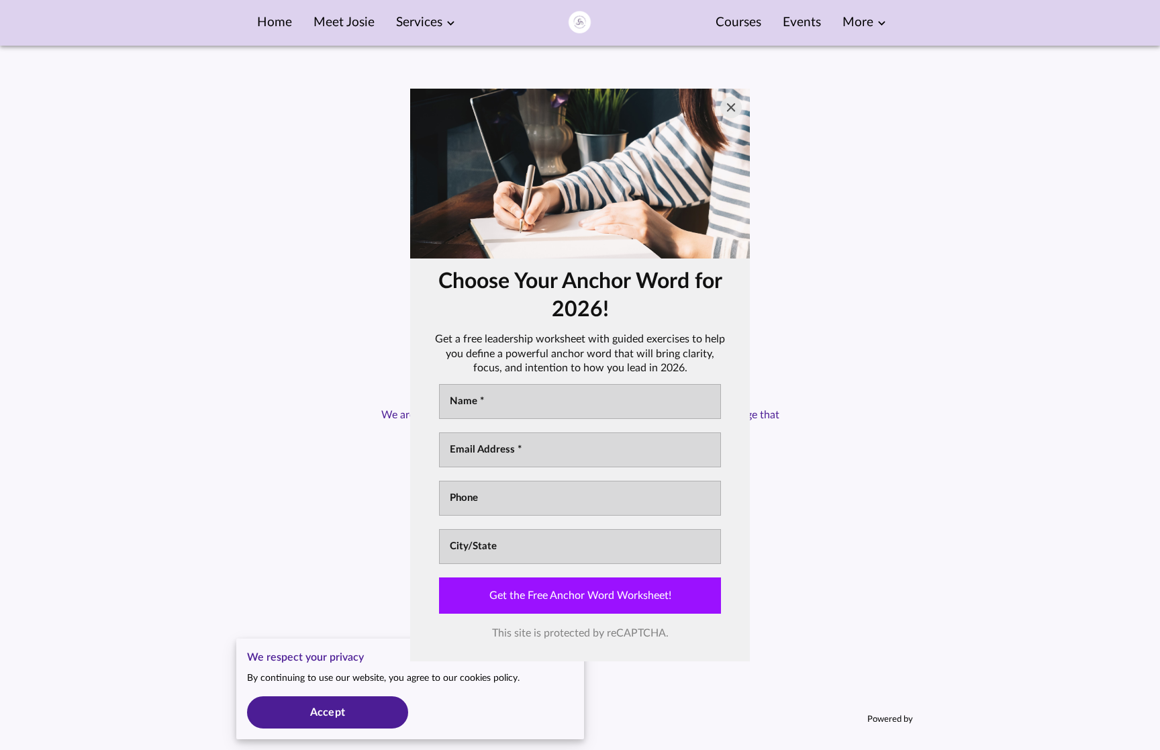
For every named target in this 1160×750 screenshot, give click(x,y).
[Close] (731, 107)
